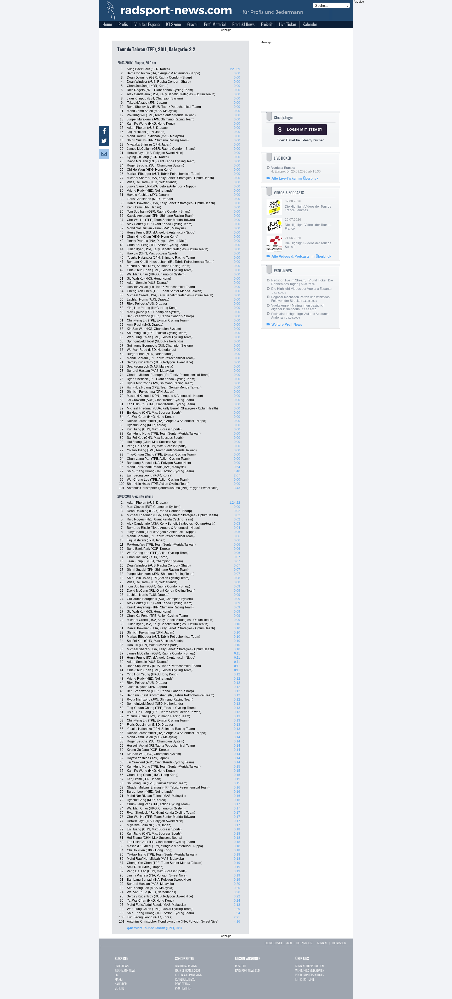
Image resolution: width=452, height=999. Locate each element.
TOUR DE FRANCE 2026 (187, 970)
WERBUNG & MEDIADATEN (309, 970)
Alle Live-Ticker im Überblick (295, 178)
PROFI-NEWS (122, 966)
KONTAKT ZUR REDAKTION (309, 966)
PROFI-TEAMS (182, 983)
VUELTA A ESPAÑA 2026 (188, 975)
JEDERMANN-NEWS (125, 970)
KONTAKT (322, 943)
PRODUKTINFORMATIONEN (309, 975)
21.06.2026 (308, 242)
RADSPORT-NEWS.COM (247, 970)
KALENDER (121, 983)
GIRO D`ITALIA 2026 (186, 966)
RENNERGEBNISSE (185, 979)
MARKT (119, 979)
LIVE (117, 975)
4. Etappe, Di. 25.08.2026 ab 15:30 (296, 169)
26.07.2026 (308, 224)
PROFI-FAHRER (183, 988)
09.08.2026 (308, 205)
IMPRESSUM (339, 943)
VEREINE (119, 988)
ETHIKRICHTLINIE (304, 979)
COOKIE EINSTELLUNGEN (278, 943)
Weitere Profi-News (287, 324)
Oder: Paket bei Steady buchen (300, 140)
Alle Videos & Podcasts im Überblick (301, 256)
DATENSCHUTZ (304, 943)
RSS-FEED (240, 966)
